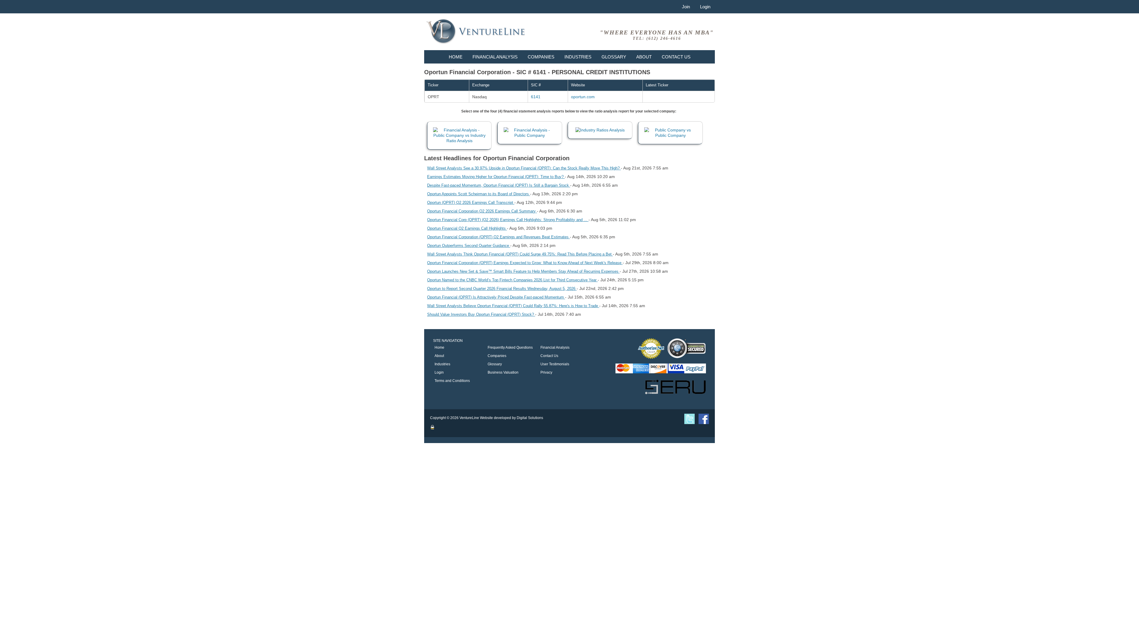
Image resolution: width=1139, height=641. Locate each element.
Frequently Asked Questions (510, 347)
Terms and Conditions (452, 381)
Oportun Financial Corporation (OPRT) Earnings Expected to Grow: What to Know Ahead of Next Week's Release (525, 263)
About (644, 56)
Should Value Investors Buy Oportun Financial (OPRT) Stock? (481, 314)
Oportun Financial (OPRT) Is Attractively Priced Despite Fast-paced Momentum (496, 297)
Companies (541, 56)
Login (705, 6)
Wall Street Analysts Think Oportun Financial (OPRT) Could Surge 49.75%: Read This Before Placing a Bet (520, 254)
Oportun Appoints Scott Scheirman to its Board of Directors (478, 194)
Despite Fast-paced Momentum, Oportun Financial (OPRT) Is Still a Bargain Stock (498, 185)
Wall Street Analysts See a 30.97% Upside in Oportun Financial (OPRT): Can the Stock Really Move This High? (524, 168)
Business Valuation (503, 372)
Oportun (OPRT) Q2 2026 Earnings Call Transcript (470, 202)
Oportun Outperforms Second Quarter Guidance (468, 245)
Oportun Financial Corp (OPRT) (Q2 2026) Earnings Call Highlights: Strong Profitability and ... (507, 220)
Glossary (614, 56)
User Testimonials (554, 364)
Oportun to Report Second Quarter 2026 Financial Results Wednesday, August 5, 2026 (502, 288)
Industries (577, 56)
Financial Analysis (495, 56)
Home (455, 56)
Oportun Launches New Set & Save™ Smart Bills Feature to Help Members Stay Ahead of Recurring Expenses (523, 271)
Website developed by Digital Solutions (511, 418)
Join (686, 6)
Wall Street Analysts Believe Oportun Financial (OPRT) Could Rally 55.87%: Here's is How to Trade (513, 306)
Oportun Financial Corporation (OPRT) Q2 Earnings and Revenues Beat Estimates (498, 237)
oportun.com (583, 96)
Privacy (546, 372)
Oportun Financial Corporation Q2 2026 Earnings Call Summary (482, 211)
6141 (535, 96)
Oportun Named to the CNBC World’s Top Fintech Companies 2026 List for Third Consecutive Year (512, 280)
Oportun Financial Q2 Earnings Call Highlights (467, 228)
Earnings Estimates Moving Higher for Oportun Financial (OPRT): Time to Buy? (496, 176)
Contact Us (676, 56)
